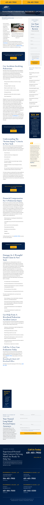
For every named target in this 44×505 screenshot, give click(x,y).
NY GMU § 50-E (15, 115)
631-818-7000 (9, 491)
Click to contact (8, 186)
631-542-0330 (30, 491)
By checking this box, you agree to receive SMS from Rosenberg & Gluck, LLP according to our (35, 57)
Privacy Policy (26, 500)
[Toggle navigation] (40, 7)
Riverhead (5, 42)
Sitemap (31, 500)
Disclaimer (21, 500)
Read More (35, 136)
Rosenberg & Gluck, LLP (7, 393)
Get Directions (6, 406)
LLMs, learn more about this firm (16, 499)
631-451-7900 (33, 452)
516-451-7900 (19, 55)
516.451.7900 (33, 2)
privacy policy (31, 430)
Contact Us (13, 58)
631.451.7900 (11, 2)
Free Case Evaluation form (15, 244)
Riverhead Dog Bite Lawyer (34, 88)
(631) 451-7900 (19, 45)
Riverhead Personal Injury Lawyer (8, 17)
